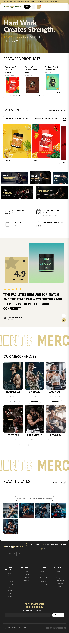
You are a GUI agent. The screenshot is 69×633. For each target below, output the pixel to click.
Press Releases (27, 573)
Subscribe (58, 615)
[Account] (33, 7)
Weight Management (60, 579)
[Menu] (43, 6)
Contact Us (43, 584)
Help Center (10, 575)
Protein (58, 571)
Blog (41, 575)
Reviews (26, 580)
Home (42, 571)
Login (27, 6)
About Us (43, 581)
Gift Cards (11, 596)
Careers (26, 577)
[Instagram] (19, 554)
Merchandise (44, 578)
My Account (10, 580)
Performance (60, 575)
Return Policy (10, 592)
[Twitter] (10, 554)
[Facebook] (5, 554)
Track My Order (10, 586)
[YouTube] (15, 554)
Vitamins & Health (59, 585)
